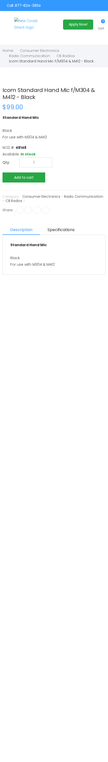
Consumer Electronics (39, 50)
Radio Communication (29, 55)
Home (8, 50)
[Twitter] (28, 210)
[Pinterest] (46, 210)
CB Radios (66, 55)
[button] (101, 24)
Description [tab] (21, 230)
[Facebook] (19, 210)
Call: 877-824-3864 (24, 5)
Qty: (6, 162)
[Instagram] (37, 210)
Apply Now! (78, 24)
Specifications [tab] (61, 230)
